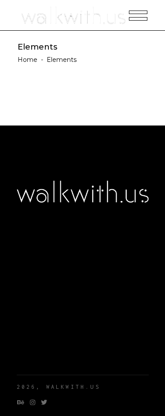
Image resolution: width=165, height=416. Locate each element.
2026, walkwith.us (58, 387)
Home (27, 60)
